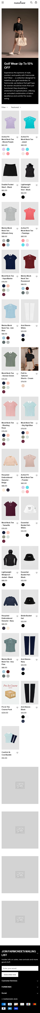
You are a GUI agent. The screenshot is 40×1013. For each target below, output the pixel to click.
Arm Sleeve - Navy (26, 660)
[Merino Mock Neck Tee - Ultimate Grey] (10, 214)
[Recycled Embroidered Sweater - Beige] (10, 460)
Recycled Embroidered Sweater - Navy (8, 618)
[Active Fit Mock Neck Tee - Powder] (30, 460)
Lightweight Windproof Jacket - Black (7, 574)
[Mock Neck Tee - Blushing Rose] (10, 408)
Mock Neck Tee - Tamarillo (8, 524)
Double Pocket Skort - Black (8, 186)
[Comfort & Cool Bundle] (10, 738)
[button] (35, 2)
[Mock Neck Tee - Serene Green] (10, 359)
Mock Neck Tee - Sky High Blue (27, 424)
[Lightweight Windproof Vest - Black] (30, 170)
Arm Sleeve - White (26, 327)
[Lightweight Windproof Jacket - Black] (10, 558)
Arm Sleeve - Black (26, 708)
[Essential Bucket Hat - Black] (30, 558)
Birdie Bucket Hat (26, 617)
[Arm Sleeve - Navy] (30, 645)
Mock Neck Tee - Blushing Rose (8, 425)
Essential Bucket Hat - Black (26, 574)
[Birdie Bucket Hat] (30, 601)
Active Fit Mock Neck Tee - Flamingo (27, 230)
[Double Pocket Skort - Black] (10, 170)
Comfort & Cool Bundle (6, 753)
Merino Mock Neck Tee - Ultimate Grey (7, 230)
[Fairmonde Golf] (20, 2)
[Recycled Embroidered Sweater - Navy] (10, 601)
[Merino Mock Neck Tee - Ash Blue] (10, 311)
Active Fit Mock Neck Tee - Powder (27, 477)
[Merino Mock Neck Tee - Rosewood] (30, 261)
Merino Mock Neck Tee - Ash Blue (8, 328)
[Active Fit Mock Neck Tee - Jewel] (30, 122)
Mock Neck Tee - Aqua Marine (8, 277)
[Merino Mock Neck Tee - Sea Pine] (10, 645)
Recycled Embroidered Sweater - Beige (7, 479)
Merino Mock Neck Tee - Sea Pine (8, 661)
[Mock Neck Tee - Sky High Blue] (30, 408)
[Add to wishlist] (17, 137)
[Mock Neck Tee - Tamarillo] (10, 508)
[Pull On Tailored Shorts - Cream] (30, 359)
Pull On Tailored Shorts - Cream (27, 375)
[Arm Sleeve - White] (30, 311)
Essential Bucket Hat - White (26, 525)
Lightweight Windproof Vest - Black (26, 187)
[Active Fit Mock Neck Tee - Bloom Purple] (10, 122)
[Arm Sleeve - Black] (30, 692)
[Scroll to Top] (36, 1001)
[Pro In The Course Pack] (10, 692)
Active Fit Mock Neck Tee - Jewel (27, 139)
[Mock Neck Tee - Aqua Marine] (10, 261)
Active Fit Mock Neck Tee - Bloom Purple (8, 139)
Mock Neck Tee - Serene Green (8, 374)
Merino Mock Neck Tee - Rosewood (26, 278)
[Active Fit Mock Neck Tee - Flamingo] (30, 214)
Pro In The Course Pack (7, 708)
